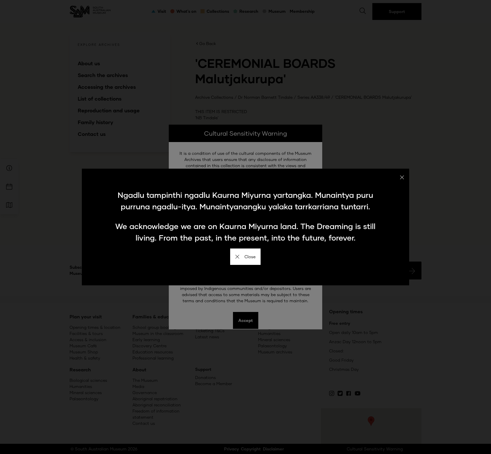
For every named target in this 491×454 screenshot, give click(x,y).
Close (249, 256)
